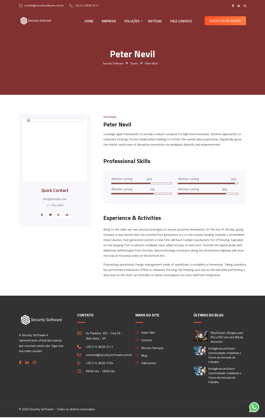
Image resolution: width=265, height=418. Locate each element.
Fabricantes (148, 363)
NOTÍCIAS (155, 21)
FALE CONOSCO (181, 21)
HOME (89, 21)
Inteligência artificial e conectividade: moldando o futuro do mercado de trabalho (224, 355)
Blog (144, 355)
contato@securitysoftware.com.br (44, 5)
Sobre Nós (148, 332)
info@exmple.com (55, 199)
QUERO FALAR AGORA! (225, 20)
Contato (146, 340)
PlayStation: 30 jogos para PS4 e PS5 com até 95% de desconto (227, 337)
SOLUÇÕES (132, 21)
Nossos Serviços (152, 347)
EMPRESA (109, 21)
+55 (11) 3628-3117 (87, 5)
